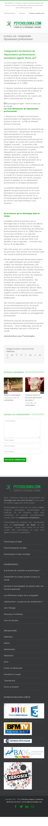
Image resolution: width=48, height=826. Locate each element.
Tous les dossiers (11, 620)
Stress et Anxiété (11, 686)
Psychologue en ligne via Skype (17, 554)
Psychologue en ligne (13, 541)
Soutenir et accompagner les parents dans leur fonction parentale (24, 587)
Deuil (6, 661)
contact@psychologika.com (32, 802)
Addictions (8, 636)
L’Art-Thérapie (9, 608)
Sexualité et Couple (12, 674)
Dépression (8, 655)
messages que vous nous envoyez (18, 500)
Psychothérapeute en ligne (15, 547)
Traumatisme (9, 680)
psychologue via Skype (25, 524)
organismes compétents (29, 517)
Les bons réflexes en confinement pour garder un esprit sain (36, 397)
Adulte (7, 643)
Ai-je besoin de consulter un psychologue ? (22, 570)
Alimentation (9, 649)
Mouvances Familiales (13, 614)
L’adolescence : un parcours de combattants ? (23, 601)
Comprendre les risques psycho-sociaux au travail (22, 578)
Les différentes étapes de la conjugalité (21, 595)
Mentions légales (28, 799)
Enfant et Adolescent (13, 668)
